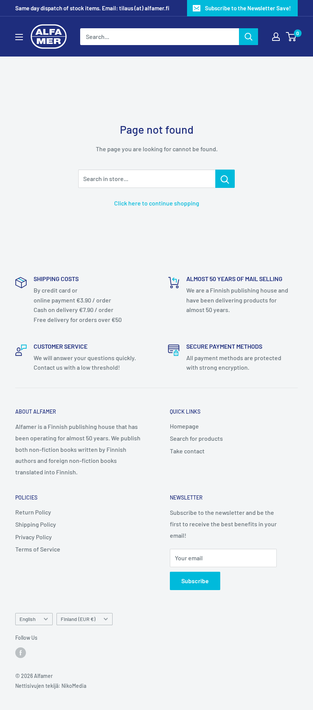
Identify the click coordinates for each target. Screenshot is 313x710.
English (27, 619)
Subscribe (195, 580)
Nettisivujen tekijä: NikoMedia (50, 686)
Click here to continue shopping (156, 203)
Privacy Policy (33, 536)
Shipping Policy (35, 524)
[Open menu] (19, 37)
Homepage (184, 426)
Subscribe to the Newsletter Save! (248, 8)
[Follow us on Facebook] (20, 652)
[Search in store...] (225, 179)
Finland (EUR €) (78, 619)
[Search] (248, 36)
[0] (291, 36)
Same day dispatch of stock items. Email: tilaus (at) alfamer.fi (92, 8)
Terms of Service (37, 549)
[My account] (276, 36)
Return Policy (33, 512)
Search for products (196, 438)
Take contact (187, 450)
